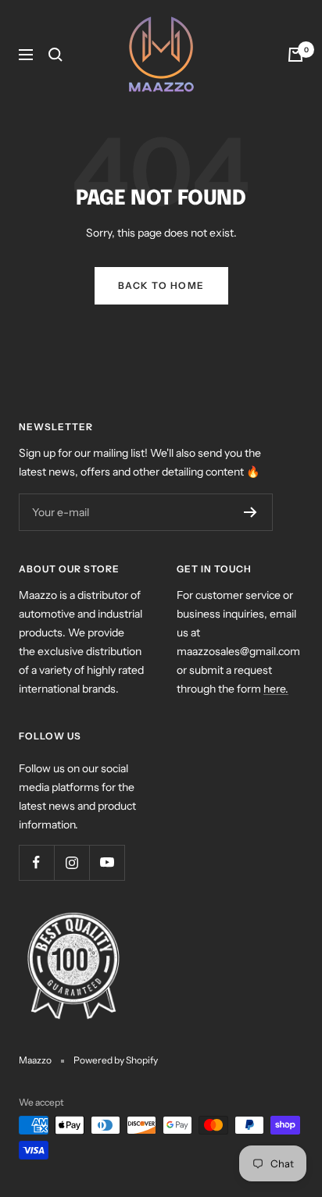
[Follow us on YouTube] (106, 862)
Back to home (161, 285)
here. (275, 689)
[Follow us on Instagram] (71, 862)
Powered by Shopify (115, 1060)
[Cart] (295, 55)
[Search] (55, 55)
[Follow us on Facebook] (36, 862)
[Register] (250, 512)
